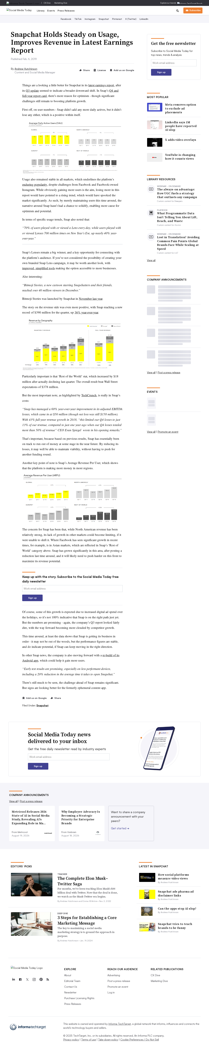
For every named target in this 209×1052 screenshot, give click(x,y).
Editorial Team (72, 981)
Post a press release (169, 372)
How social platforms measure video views (173, 876)
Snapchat (104, 19)
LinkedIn (144, 19)
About (67, 975)
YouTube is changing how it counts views (180, 157)
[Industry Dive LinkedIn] (13, 979)
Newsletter (70, 992)
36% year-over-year (86, 312)
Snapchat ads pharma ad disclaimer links (176, 893)
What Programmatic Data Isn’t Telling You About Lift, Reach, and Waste (177, 217)
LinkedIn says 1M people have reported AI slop (181, 126)
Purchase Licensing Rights (79, 998)
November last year (90, 298)
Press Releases (66, 10)
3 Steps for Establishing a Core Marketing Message (87, 920)
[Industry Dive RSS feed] (47, 979)
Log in (111, 992)
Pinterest (117, 19)
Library (41, 10)
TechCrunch (88, 395)
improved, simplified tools (38, 268)
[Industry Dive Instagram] (34, 979)
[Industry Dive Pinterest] (40, 979)
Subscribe (195, 10)
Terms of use (88, 1039)
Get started (120, 828)
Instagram (90, 19)
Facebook (66, 19)
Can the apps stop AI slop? (177, 908)
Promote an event (168, 431)
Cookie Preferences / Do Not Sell (139, 1039)
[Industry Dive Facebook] (20, 979)
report (110, 85)
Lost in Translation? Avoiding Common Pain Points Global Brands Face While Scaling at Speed (178, 243)
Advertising (113, 975)
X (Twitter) (130, 19)
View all (151, 260)
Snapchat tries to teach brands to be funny (175, 926)
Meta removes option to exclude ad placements (180, 108)
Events (51, 10)
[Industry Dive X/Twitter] (27, 979)
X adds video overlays (180, 140)
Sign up (32, 597)
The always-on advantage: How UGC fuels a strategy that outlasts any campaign (177, 193)
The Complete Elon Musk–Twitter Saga (82, 881)
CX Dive (47, 3)
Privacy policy (71, 1039)
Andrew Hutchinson (26, 68)
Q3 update (32, 90)
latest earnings (97, 85)
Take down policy (108, 1039)
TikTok (77, 19)
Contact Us (70, 986)
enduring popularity (34, 184)
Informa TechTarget (119, 1023)
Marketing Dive (60, 3)
